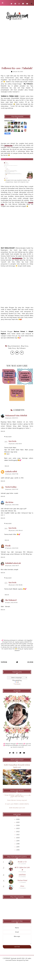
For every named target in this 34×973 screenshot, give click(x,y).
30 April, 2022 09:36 (11, 602)
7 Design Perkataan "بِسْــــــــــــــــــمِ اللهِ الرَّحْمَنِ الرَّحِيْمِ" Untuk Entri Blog (17, 795)
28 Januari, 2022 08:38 (15, 585)
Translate (17, 684)
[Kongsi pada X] (17, 353)
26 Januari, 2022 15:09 (15, 443)
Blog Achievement (14, 346)
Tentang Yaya (8, 145)
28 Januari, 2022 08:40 (16, 530)
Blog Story (24, 346)
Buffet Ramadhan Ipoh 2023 (17, 808)
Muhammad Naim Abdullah (16, 415)
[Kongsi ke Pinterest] (22, 353)
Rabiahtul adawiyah (13, 563)
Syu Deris (12, 441)
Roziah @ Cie (22, 862)
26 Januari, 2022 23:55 (11, 504)
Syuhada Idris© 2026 (18, 958)
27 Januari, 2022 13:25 (11, 548)
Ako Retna (9, 502)
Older (30, 662)
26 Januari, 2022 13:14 (11, 418)
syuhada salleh (11, 471)
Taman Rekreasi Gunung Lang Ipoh (17, 800)
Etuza (22, 886)
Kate (26, 960)
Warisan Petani (22, 880)
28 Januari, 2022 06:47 (12, 565)
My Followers (21, 348)
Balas (3, 431)
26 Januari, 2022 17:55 (11, 474)
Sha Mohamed (10, 600)
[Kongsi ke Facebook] (12, 353)
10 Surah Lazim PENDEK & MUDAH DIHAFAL (17, 804)
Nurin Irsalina (10, 487)
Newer (4, 662)
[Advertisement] (17, 43)
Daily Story (12, 348)
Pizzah (7, 545)
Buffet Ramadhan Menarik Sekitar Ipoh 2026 (17, 766)
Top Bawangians (17, 258)
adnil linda (22, 875)
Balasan (9, 436)
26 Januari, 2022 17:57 (11, 489)
